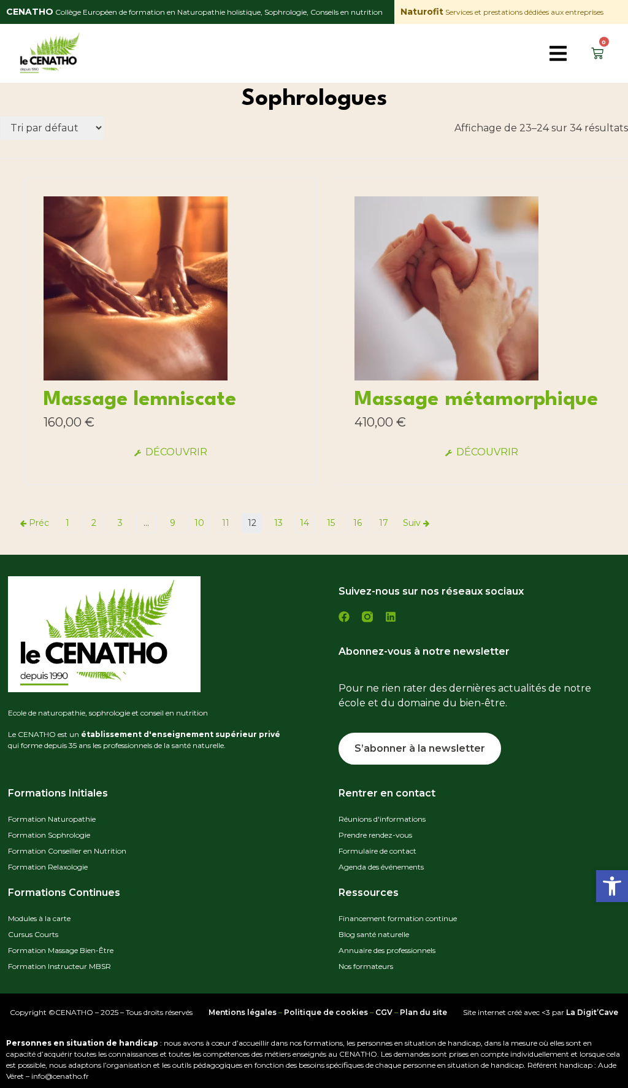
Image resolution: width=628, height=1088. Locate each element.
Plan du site (423, 1012)
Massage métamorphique (476, 400)
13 (278, 522)
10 (199, 522)
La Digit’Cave (592, 1012)
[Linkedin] (390, 616)
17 (383, 522)
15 (331, 522)
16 (357, 522)
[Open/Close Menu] (559, 54)
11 (225, 522)
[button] (612, 886)
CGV (383, 1012)
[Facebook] (344, 616)
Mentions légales (243, 1012)
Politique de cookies (326, 1012)
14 (304, 522)
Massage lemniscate (140, 400)
